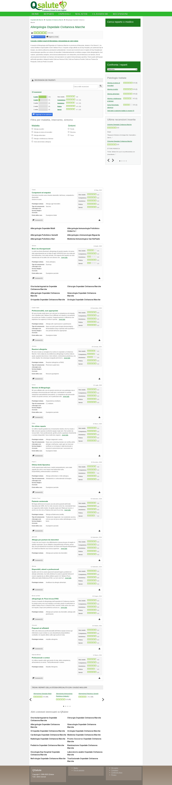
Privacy (113, 775)
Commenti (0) (39, 220)
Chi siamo (114, 768)
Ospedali (64, 14)
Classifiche (100, 14)
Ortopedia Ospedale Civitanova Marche (48, 300)
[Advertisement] (58, 70)
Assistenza (60, 103)
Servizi (59, 109)
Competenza (61, 100)
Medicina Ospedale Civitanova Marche (84, 735)
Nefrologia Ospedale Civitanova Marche (48, 758)
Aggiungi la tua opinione (43, 114)
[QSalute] (49, 11)
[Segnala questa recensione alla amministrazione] (100, 220)
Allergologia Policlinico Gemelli (44, 235)
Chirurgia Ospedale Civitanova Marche (84, 286)
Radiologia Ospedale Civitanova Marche (48, 739)
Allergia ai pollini (112, 89)
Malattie (81, 14)
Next (102, 699)
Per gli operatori (79, 770)
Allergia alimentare (113, 94)
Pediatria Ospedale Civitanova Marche (47, 745)
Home (35, 14)
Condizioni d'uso (116, 772)
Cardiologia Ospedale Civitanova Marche (48, 735)
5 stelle (36, 97)
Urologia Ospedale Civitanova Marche (83, 300)
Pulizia (59, 106)
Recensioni (120, 14)
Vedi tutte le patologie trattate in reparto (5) (120, 110)
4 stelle (36, 100)
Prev (31, 699)
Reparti (49, 14)
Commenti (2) (39, 378)
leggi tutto (64, 257)
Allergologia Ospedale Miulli (43, 228)
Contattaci (114, 770)
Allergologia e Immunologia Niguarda (83, 235)
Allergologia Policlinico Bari (43, 239)
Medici (76, 768)
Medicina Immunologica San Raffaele (83, 239)
